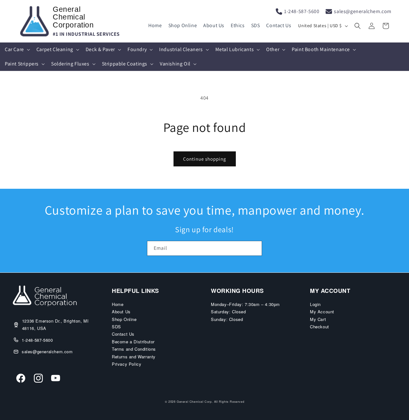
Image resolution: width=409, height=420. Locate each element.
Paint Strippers (22, 63)
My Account (322, 312)
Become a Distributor (133, 342)
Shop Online (182, 25)
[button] (358, 26)
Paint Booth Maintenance (321, 49)
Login (315, 304)
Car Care (14, 49)
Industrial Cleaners (181, 49)
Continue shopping (204, 159)
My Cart (318, 319)
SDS (255, 25)
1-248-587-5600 (301, 11)
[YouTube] (55, 379)
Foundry (137, 49)
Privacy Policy (126, 364)
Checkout (319, 327)
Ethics (238, 25)
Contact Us (278, 25)
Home (155, 25)
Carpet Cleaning (54, 49)
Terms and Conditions (134, 349)
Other (272, 49)
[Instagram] (38, 379)
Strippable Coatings (124, 63)
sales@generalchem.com (362, 11)
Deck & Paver (100, 49)
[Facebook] (20, 379)
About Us (213, 25)
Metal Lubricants (234, 49)
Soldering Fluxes (70, 63)
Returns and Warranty (134, 357)
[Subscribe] (255, 248)
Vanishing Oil (175, 63)
